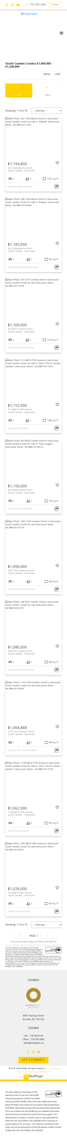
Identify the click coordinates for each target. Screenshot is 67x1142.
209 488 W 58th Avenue (21, 894)
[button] (35, 4)
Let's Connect (33, 1060)
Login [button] (57, 73)
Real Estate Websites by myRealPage (33, 1071)
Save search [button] (18, 90)
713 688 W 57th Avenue (21, 410)
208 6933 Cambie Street (21, 652)
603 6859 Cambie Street (21, 491)
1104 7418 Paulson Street (21, 733)
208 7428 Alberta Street (21, 250)
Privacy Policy (51, 1068)
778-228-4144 (37, 5)
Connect (55, 5)
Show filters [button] (48, 90)
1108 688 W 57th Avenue (21, 813)
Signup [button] (46, 73)
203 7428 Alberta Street (21, 169)
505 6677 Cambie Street (21, 330)
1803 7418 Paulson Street (21, 572)
